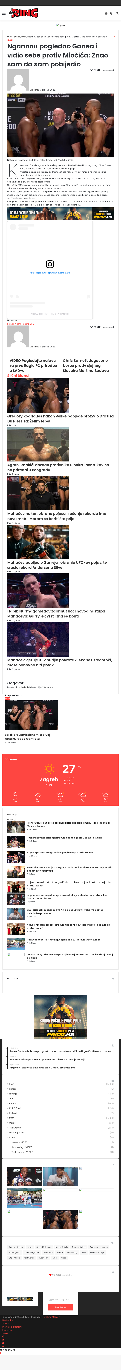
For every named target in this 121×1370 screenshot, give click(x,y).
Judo (11, 1098)
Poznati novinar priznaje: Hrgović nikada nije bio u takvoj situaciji (64, 837)
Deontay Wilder (79, 1247)
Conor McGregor (43, 1247)
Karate (12, 1103)
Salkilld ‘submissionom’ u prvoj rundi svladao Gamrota (27, 737)
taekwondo (29, 1258)
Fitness (12, 1089)
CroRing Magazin (52, 1317)
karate (60, 1252)
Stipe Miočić (14, 1258)
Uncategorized (16, 1132)
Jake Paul (48, 1252)
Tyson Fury (44, 1258)
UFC (55, 1258)
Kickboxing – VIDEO (22, 1147)
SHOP (5, 1333)
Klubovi (13, 1113)
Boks (11, 1084)
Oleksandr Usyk (97, 1252)
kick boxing (72, 1252)
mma (84, 1252)
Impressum (7, 1330)
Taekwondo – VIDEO (22, 1152)
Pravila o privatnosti (12, 1327)
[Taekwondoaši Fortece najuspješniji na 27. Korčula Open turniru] (16, 949)
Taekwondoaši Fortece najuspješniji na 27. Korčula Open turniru (64, 939)
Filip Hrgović (14, 1252)
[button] (31, 715)
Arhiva (5, 1323)
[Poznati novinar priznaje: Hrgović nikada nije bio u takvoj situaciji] (16, 847)
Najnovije (11, 819)
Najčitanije (12, 814)
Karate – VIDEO (20, 1142)
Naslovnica (7, 1320)
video (63, 1258)
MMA (11, 1118)
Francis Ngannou (31, 1252)
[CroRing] (24, 13)
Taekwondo (15, 1127)
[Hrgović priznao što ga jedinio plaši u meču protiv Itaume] (16, 862)
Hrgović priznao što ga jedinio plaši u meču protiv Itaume (60, 852)
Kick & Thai (14, 1108)
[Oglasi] (60, 25)
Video (12, 1137)
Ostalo (12, 1123)
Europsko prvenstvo (99, 1247)
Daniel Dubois (61, 1247)
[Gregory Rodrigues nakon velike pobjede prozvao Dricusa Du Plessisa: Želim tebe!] (60, 1228)
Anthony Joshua (16, 1247)
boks (30, 1247)
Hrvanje (13, 1093)
